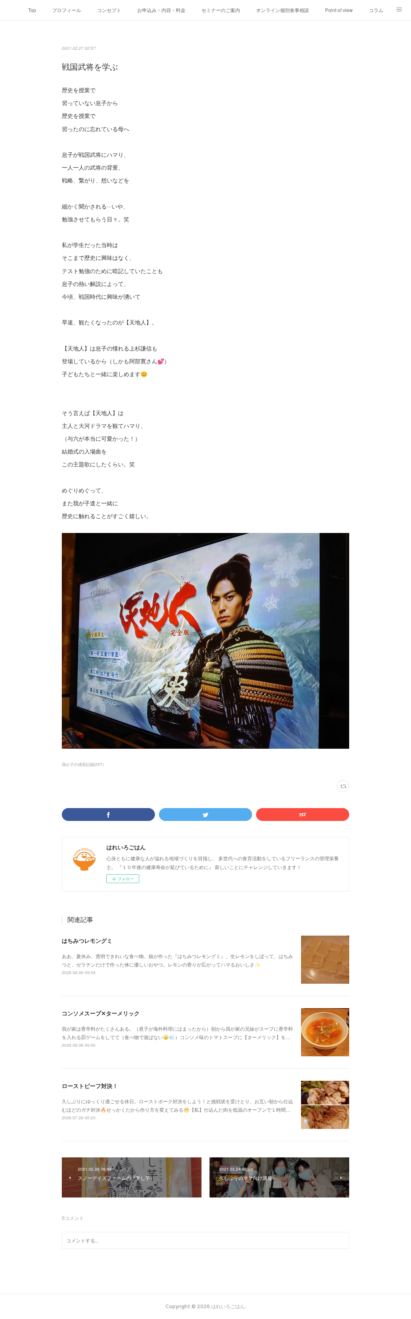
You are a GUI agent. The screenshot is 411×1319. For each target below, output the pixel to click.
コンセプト (109, 9)
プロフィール (66, 9)
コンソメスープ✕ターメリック (101, 1013)
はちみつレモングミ (87, 940)
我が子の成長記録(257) (83, 764)
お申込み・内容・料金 (161, 9)
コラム (376, 9)
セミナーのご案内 (220, 9)
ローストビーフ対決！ (90, 1086)
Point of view (339, 9)
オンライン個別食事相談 (282, 9)
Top (32, 9)
